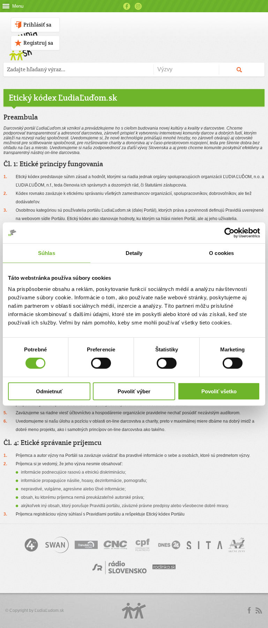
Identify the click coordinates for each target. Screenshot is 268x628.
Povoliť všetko (219, 391)
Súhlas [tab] (46, 253)
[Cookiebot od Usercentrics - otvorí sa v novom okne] (229, 233)
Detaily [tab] (134, 253)
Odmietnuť (49, 391)
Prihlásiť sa (37, 24)
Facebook (126, 6)
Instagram (138, 6)
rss (258, 610)
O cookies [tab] (221, 253)
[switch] (101, 363)
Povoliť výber (134, 391)
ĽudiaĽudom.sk (49, 610)
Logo (134, 611)
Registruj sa (38, 42)
